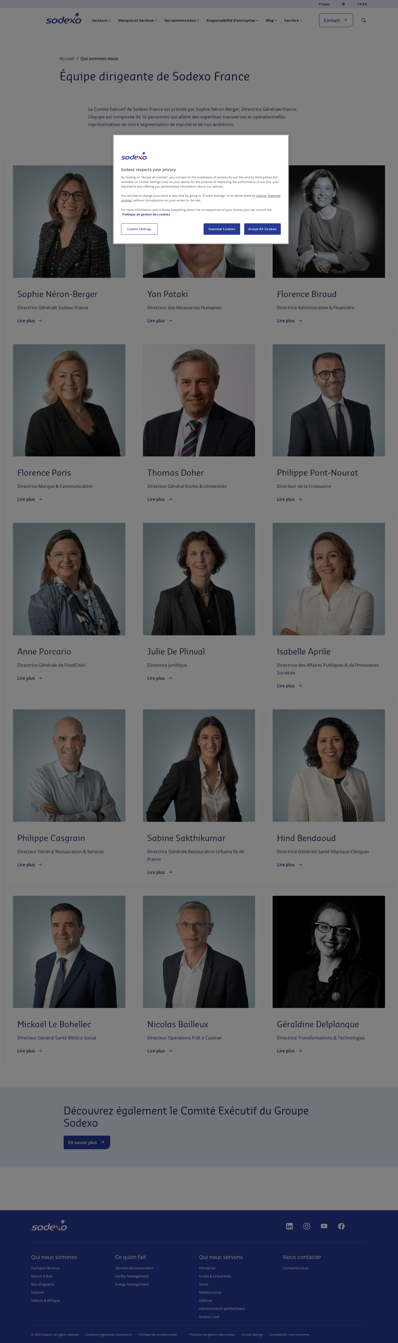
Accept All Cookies (262, 229)
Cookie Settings (139, 229)
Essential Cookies (221, 229)
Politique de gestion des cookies (146, 214)
